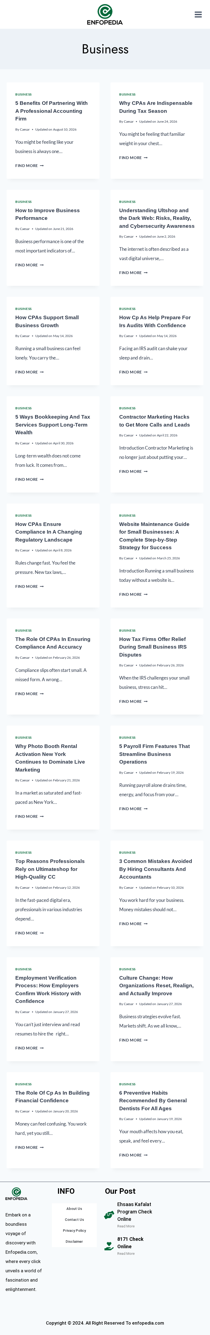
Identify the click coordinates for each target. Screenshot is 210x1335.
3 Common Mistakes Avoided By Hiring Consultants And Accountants (155, 869)
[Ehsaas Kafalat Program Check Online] (109, 1215)
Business (23, 94)
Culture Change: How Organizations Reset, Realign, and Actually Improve (156, 985)
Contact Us (74, 1220)
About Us (74, 1209)
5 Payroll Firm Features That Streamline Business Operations (154, 754)
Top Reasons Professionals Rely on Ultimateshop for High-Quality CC (50, 869)
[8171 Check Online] (109, 1246)
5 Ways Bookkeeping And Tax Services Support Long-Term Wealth (52, 424)
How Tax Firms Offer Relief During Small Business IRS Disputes (153, 647)
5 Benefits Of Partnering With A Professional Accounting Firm (51, 111)
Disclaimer (74, 1241)
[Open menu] (198, 14)
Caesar (25, 129)
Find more (29, 165)
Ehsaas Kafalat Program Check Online (134, 1211)
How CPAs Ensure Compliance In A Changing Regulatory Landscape (48, 532)
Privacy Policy (74, 1230)
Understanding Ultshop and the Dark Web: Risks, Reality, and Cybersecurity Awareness (157, 218)
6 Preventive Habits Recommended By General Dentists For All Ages (153, 1100)
